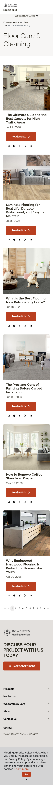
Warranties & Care (14, 703)
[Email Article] (8, 146)
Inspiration (9, 696)
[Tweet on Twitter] (25, 146)
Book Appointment (23, 665)
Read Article (19, 136)
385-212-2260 (10, 10)
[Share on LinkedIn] (31, 146)
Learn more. (21, 768)
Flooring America (11, 22)
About (7, 711)
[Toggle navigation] (47, 10)
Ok (26, 774)
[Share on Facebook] (19, 146)
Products (8, 688)
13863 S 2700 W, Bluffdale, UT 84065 (20, 734)
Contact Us (10, 718)
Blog (26, 22)
